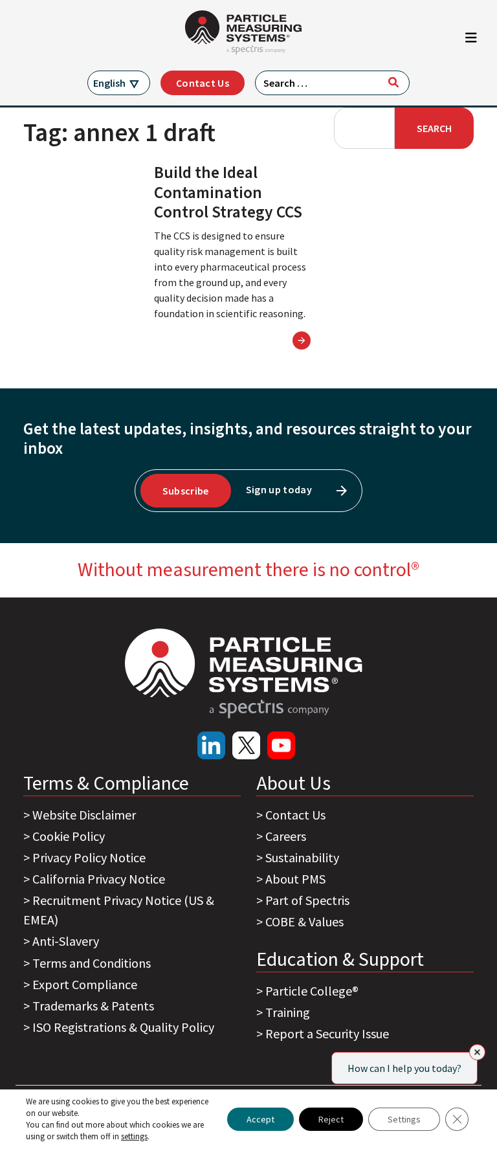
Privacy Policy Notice (89, 857)
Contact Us (202, 82)
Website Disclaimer (84, 815)
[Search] (393, 82)
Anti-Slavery (65, 941)
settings (134, 1136)
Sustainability (302, 857)
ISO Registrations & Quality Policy (123, 1027)
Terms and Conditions (91, 963)
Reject (331, 1119)
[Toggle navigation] (471, 40)
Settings (404, 1119)
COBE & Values (304, 921)
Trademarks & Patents (93, 1006)
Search (434, 128)
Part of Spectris (307, 900)
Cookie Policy (68, 836)
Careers (285, 836)
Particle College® (312, 991)
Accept (260, 1119)
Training (287, 1012)
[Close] (477, 1052)
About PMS (295, 879)
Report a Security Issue (327, 1033)
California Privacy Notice (98, 879)
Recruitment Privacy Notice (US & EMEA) (118, 910)
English (109, 82)
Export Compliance (84, 984)
